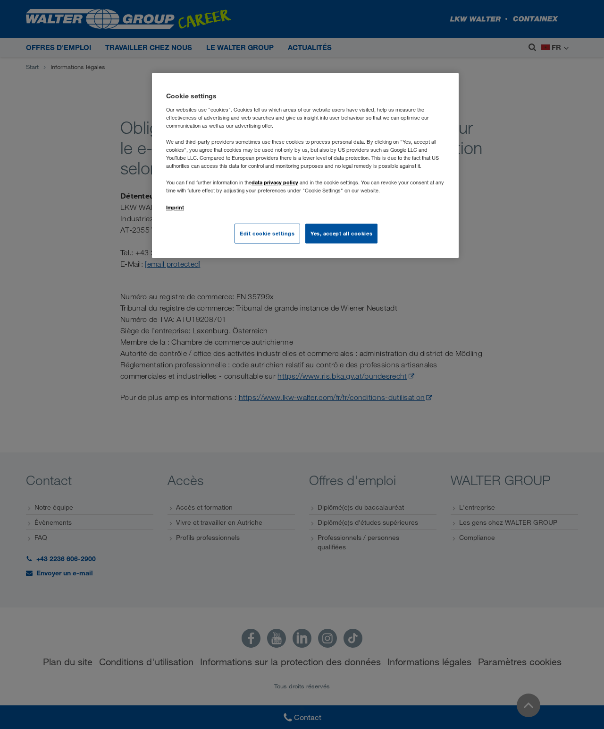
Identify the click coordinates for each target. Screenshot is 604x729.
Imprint (175, 207)
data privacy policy (275, 182)
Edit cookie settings (267, 233)
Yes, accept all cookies (341, 233)
